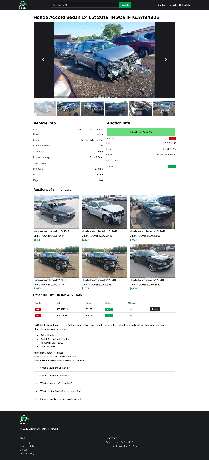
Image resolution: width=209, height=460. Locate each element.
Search (173, 4)
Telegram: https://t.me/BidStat (122, 445)
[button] (184, 5)
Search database (28, 445)
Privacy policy (27, 453)
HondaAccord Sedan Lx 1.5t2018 (51, 231)
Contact (162, 4)
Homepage (26, 442)
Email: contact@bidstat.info (120, 442)
